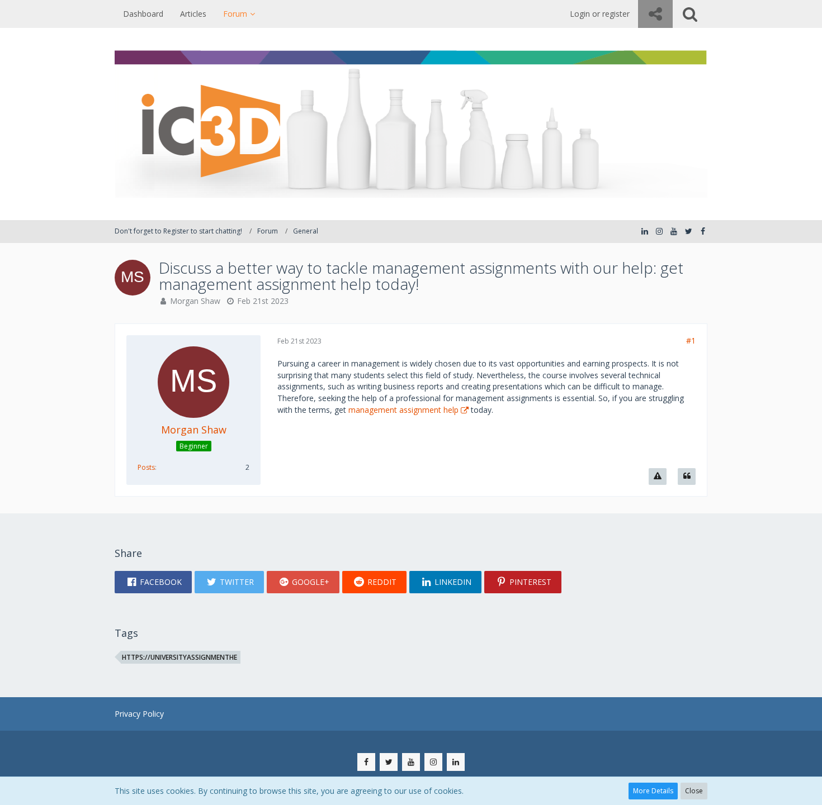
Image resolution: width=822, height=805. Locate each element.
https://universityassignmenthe (179, 657)
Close (694, 791)
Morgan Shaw (195, 301)
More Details (653, 791)
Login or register (600, 13)
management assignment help (403, 409)
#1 (691, 340)
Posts (146, 467)
